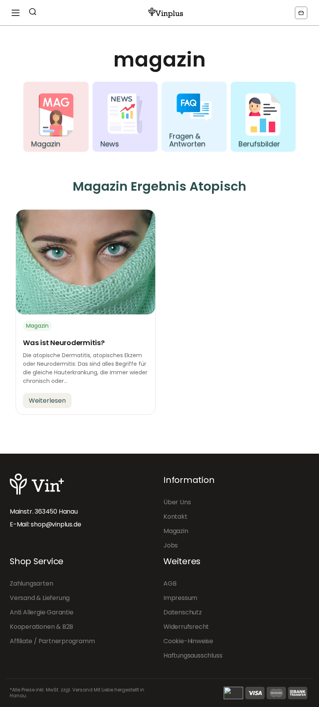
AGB (169, 583)
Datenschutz (182, 612)
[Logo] (165, 12)
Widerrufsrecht (186, 626)
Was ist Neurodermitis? (64, 342)
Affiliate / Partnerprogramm (52, 641)
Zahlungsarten (31, 583)
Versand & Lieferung (40, 597)
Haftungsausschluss (192, 655)
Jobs (170, 545)
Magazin (175, 530)
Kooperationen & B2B (41, 626)
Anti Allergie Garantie (42, 612)
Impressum (180, 597)
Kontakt (175, 516)
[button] (301, 13)
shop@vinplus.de (56, 524)
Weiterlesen (47, 400)
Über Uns (177, 502)
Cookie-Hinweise (188, 641)
